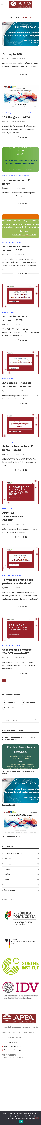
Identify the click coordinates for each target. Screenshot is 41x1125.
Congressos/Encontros (21, 853)
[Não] (37, 1118)
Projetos (21, 879)
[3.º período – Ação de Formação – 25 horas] (20, 362)
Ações (22, 869)
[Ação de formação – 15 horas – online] (20, 426)
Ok (21, 1122)
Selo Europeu (21, 885)
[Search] (39, 5)
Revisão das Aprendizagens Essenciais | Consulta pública (19, 738)
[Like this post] (15, 74)
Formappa (21, 864)
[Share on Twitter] (20, 74)
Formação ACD (12, 54)
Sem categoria (21, 890)
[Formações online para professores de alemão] (20, 559)
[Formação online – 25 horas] (20, 159)
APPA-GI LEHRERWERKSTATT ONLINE (16, 516)
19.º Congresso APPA (16, 117)
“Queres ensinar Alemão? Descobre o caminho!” (18, 772)
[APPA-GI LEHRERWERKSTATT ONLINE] (20, 492)
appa (6, 58)
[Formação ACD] (20, 34)
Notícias (21, 874)
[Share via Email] (26, 74)
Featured (21, 858)
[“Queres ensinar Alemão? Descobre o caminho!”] (20, 756)
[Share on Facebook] (18, 74)
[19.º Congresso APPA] (20, 97)
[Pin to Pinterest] (23, 74)
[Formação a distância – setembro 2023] (20, 226)
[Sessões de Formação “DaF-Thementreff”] (20, 629)
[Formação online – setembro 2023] (20, 296)
